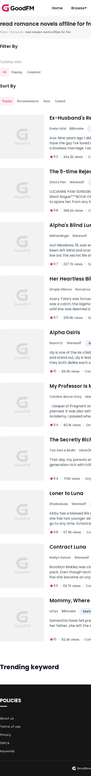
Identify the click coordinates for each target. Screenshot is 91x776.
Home (57, 8)
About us (7, 718)
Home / (5, 32)
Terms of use (10, 726)
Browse (77, 8)
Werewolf (77, 182)
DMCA (4, 743)
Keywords (7, 751)
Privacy (5, 735)
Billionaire (77, 128)
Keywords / (17, 32)
